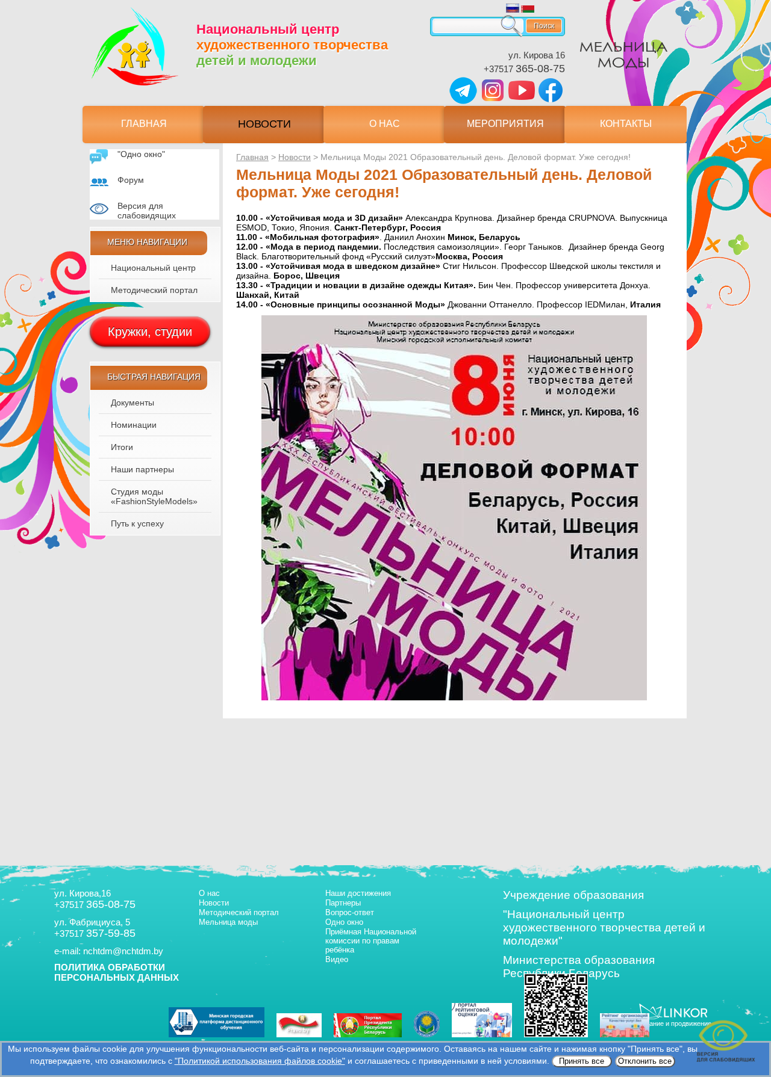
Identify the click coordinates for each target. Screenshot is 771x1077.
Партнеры (343, 902)
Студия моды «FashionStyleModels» (154, 496)
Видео (336, 959)
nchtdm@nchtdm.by (123, 951)
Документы (132, 402)
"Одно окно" (141, 154)
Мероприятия (505, 124)
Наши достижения (358, 893)
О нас (384, 124)
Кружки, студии (150, 331)
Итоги (122, 447)
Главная (144, 124)
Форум (130, 180)
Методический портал (154, 290)
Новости (264, 124)
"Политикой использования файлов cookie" (260, 1061)
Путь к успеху (137, 523)
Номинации (134, 425)
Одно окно (344, 922)
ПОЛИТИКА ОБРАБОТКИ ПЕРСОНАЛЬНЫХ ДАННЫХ (116, 972)
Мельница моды (228, 922)
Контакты (626, 124)
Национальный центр (153, 268)
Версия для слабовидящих (146, 210)
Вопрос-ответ (349, 912)
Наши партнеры (142, 469)
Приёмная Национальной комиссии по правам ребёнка (370, 940)
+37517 (524, 69)
